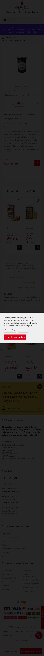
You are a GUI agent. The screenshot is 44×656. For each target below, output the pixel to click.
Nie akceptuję (10, 330)
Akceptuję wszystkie (15, 337)
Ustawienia (23, 330)
